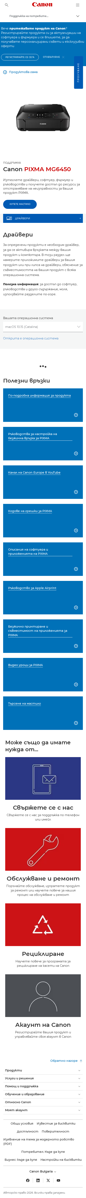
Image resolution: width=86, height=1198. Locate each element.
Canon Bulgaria (41, 1171)
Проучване (78, 72)
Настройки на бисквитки (61, 1160)
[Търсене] (6, 5)
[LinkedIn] (38, 1180)
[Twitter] (48, 1180)
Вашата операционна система (28, 318)
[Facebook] (27, 1180)
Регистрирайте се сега (19, 57)
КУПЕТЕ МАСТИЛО (20, 204)
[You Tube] (58, 1180)
